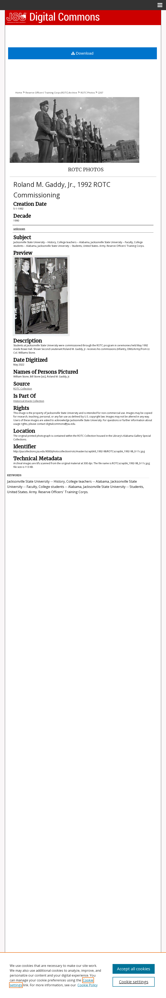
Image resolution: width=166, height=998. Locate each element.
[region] (83, 975)
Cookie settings (133, 981)
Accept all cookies (133, 969)
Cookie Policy (88, 985)
